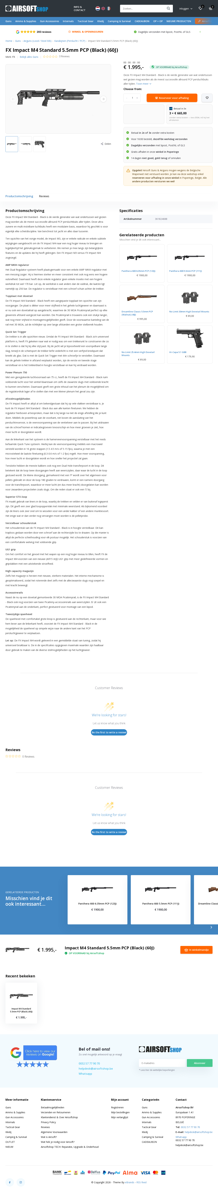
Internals (68, 21)
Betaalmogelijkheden (52, 1107)
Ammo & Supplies (25, 21)
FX (13, 56)
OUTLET (10, 1141)
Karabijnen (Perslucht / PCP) (69, 40)
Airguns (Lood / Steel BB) (37, 40)
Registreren (117, 1107)
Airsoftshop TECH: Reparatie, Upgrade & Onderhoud (70, 1146)
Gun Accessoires (49, 21)
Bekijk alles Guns (29, 56)
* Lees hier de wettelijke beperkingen (157, 1070)
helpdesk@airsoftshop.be (96, 1068)
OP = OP (158, 21)
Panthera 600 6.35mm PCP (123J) (138, 270)
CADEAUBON (142, 21)
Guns (8, 21)
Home (8, 40)
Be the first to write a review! (109, 732)
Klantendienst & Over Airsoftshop (59, 1117)
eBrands (129, 1182)
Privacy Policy (48, 1122)
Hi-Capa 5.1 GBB (177, 352)
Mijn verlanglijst (119, 1117)
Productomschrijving (19, 196)
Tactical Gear (85, 21)
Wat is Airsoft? (49, 1137)
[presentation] (13, 99)
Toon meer (142, 83)
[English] (103, 8)
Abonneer (199, 1063)
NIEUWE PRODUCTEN (179, 21)
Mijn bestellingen (120, 1112)
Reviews (44, 196)
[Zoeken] (168, 8)
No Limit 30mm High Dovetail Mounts (189, 311)
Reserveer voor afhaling (174, 98)
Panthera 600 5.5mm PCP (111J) (185, 270)
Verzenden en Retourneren (55, 1112)
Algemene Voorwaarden (54, 1132)
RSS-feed (141, 1182)
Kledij (100, 21)
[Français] (109, 8)
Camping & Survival (119, 21)
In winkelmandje (199, 949)
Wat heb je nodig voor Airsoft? (57, 1141)
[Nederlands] (98, 8)
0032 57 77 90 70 (89, 1063)
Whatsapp (85, 1074)
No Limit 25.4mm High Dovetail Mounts (138, 354)
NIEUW (9, 1146)
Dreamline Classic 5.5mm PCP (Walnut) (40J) (137, 313)
